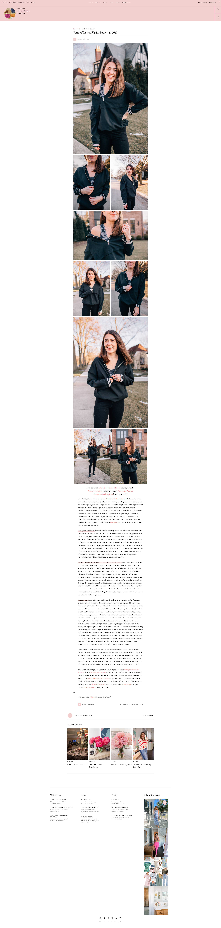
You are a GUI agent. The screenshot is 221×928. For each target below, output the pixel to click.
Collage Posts (21, 8)
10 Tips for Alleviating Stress (121, 764)
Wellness (98, 2)
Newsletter (212, 2)
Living (111, 2)
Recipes (91, 2)
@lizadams (155, 795)
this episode (114, 522)
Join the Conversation (81, 715)
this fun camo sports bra (98, 672)
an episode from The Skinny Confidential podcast (111, 499)
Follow (205, 2)
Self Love (76, 29)
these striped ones (89, 687)
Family (118, 2)
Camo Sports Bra (95, 491)
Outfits (105, 2)
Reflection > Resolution (75, 764)
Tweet (137, 704)
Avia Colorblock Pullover (109, 488)
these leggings (126, 684)
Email (141, 704)
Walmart (92, 697)
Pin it (133, 704)
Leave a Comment (148, 715)
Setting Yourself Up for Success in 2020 (95, 32)
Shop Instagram (126, 2)
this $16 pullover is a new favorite (98, 678)
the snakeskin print (98, 684)
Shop (199, 2)
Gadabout (120, 921)
